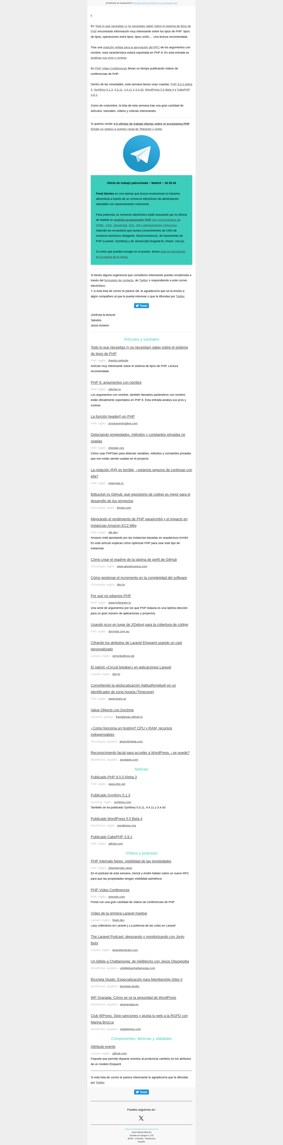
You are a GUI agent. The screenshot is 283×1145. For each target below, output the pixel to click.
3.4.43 (139, 89)
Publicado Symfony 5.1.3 (110, 795)
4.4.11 (128, 89)
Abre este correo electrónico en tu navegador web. (155, 3)
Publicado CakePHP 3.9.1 (111, 837)
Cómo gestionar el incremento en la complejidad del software (139, 578)
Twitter (143, 280)
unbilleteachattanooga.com (137, 968)
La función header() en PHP (113, 416)
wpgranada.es (129, 1004)
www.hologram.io (119, 602)
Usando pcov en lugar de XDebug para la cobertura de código (139, 624)
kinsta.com (124, 507)
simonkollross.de (123, 656)
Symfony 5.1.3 (103, 89)
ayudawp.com (129, 759)
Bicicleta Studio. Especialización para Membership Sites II (136, 979)
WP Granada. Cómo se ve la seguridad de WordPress (133, 998)
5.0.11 (118, 89)
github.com (115, 843)
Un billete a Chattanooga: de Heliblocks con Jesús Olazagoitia (140, 961)
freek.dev (118, 920)
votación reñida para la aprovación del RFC (131, 47)
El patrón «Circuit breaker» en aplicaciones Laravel (131, 667)
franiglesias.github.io (129, 717)
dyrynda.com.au (118, 631)
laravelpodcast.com (125, 950)
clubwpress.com (130, 1029)
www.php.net (116, 784)
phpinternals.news (120, 868)
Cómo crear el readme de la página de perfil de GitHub (134, 559)
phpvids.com (116, 896)
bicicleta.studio (129, 986)
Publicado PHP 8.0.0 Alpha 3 (114, 777)
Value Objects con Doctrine (112, 710)
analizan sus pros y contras (108, 57)
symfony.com (122, 802)
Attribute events (103, 1047)
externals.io (115, 483)
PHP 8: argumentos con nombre (116, 382)
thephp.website (118, 360)
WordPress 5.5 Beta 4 (159, 89)
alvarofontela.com (131, 741)
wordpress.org (126, 825)
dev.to (121, 584)
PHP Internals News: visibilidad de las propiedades (131, 861)
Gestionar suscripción (148, 1129)
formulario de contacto (118, 280)
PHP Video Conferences (111, 68)
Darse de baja (131, 1129)
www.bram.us (117, 698)
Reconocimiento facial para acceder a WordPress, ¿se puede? (140, 753)
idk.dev (113, 532)
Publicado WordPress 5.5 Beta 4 (116, 819)
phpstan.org (116, 448)
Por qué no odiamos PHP (111, 596)
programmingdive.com (123, 423)
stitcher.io (114, 389)
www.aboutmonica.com (132, 566)
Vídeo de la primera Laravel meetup (119, 913)
